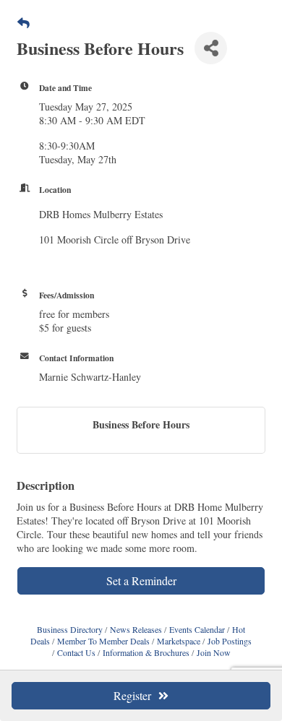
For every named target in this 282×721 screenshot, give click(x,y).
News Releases (136, 629)
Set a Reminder (141, 580)
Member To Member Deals (103, 641)
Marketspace (178, 641)
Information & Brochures (146, 652)
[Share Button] (211, 48)
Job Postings (230, 641)
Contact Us (76, 652)
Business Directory (70, 629)
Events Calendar (197, 629)
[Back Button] (23, 22)
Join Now (214, 652)
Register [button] (132, 695)
